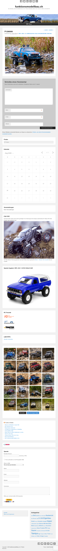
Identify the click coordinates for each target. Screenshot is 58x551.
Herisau (36, 521)
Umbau (33, 536)
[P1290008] (29, 73)
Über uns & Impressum (9, 514)
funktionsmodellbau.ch (29, 6)
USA (35, 536)
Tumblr (37, 1)
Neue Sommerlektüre (9, 436)
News (38, 528)
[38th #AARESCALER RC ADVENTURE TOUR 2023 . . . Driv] (10, 354)
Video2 (40, 259)
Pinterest (30, 1)
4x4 (32, 515)
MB (44, 523)
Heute (47, 152)
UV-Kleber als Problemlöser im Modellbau (13, 429)
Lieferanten (33, 523)
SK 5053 (47, 530)
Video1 (36, 259)
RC (46, 528)
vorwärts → (51, 30)
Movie (41, 525)
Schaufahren (39, 530)
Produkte (42, 528)
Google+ (27, 1)
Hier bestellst (46, 259)
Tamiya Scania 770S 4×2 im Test (12, 435)
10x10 (37, 515)
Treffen (45, 533)
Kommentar (8, 89)
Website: (6, 480)
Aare (40, 515)
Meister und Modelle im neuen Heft (12, 424)
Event (33, 521)
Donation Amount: (8, 453)
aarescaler (43, 515)
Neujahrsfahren (34, 528)
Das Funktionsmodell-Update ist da (12, 438)
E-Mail (7, 116)
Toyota (42, 533)
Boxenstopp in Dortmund (10, 427)
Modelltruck (36, 525)
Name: (5, 468)
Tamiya (34, 533)
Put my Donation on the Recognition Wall (14, 459)
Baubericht (49, 515)
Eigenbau (47, 518)
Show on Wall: (7, 463)
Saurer (33, 530)
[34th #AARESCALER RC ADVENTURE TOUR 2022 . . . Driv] (35, 392)
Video (38, 536)
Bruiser (34, 518)
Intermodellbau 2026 (9, 430)
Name (7, 110)
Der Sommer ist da (9, 426)
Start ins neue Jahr (9, 433)
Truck (52, 533)
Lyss (38, 523)
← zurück (45, 30)
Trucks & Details (9, 422)
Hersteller (40, 521)
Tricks (48, 533)
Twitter (24, 1)
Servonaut (43, 530)
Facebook (21, 1)
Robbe (49, 528)
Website (7, 123)
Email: (5, 474)
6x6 (34, 515)
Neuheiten (48, 525)
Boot (32, 518)
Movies (44, 525)
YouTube (33, 1)
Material (41, 523)
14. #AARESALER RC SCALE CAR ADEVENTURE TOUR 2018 (38, 33)
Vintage (42, 536)
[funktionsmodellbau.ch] (29, 18)
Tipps (39, 533)
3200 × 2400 (21, 33)
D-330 (41, 518)
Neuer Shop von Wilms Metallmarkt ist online (14, 432)
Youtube (46, 536)
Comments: (6, 486)
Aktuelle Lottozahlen (8, 339)
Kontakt (5, 512)
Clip (37, 518)
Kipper (49, 521)
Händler (45, 521)
